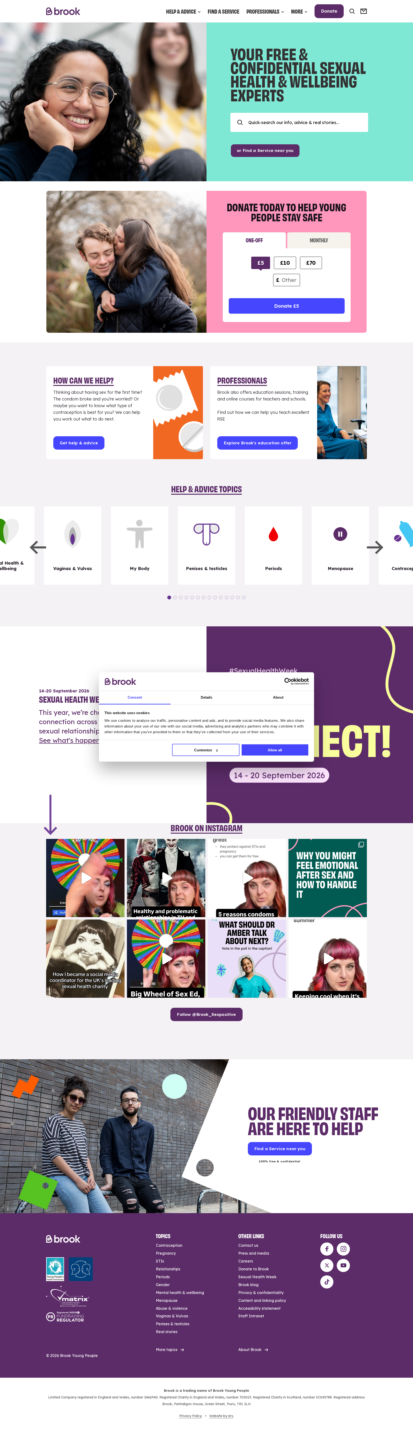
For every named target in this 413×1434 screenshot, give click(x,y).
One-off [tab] (254, 239)
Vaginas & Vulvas (172, 1316)
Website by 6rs (221, 1416)
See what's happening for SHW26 (93, 740)
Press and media (253, 1253)
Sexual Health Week (257, 1276)
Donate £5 (286, 306)
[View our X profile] (326, 1265)
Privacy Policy (190, 1416)
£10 (285, 263)
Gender (163, 1284)
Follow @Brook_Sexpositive (206, 1014)
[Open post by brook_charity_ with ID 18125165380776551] (247, 959)
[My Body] (139, 545)
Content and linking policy (262, 1300)
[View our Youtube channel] (343, 1265)
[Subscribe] (363, 11)
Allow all (275, 750)
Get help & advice (79, 442)
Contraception (169, 1245)
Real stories (166, 1331)
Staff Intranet (251, 1316)
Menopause (167, 1300)
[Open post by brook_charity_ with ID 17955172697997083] (85, 959)
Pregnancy (166, 1253)
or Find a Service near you (265, 150)
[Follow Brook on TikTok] (326, 1282)
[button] (38, 547)
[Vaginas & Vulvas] (72, 545)
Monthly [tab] (319, 239)
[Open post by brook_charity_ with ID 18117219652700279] (327, 959)
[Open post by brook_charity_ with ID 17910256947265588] (85, 878)
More (297, 11)
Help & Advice (181, 11)
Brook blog (248, 1284)
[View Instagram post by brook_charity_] (119, 911)
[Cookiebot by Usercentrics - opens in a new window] (288, 681)
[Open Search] (352, 11)
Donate (329, 11)
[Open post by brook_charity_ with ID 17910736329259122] (166, 878)
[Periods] (273, 545)
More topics (166, 1349)
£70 (311, 263)
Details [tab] (206, 697)
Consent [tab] (135, 697)
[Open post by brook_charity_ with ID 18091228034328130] (247, 878)
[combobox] (299, 122)
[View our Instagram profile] (343, 1249)
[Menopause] (340, 545)
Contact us (248, 1245)
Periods (163, 1276)
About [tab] (278, 697)
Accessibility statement (259, 1308)
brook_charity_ (84, 843)
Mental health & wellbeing (180, 1292)
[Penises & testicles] (206, 545)
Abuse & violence (172, 1308)
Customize (203, 750)
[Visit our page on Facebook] (326, 1249)
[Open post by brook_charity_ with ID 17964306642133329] (166, 959)
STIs (160, 1261)
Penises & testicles (172, 1323)
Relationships (168, 1269)
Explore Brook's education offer (257, 442)
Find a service (223, 11)
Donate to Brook (253, 1269)
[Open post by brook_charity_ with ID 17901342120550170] (327, 878)
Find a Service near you (279, 1148)
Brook (63, 11)
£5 (260, 263)
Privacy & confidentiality (261, 1292)
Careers (245, 1261)
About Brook (249, 1349)
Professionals (262, 11)
